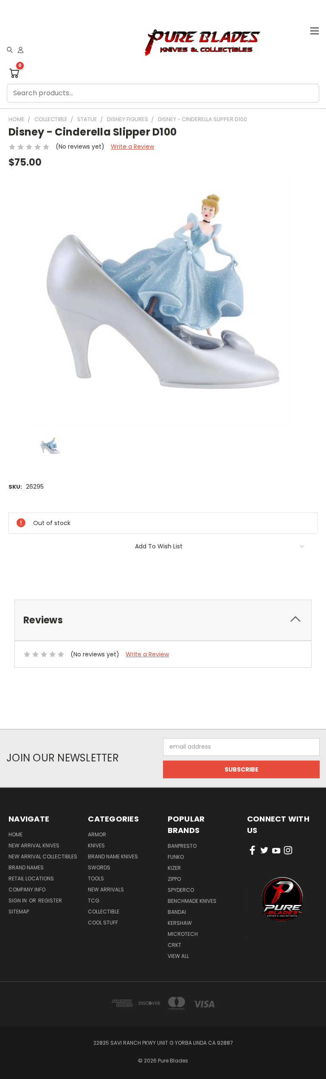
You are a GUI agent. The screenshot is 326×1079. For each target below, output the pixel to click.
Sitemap (18, 911)
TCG (93, 900)
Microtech (183, 934)
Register (50, 900)
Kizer (174, 868)
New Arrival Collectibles (42, 856)
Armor (97, 834)
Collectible (103, 911)
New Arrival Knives (33, 845)
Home (15, 834)
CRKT (174, 945)
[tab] (163, 620)
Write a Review (132, 146)
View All (178, 956)
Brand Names (26, 867)
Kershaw (180, 923)
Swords (99, 867)
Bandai (177, 912)
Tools (96, 878)
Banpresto (182, 845)
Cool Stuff (103, 922)
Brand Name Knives (113, 856)
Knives (96, 845)
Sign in (18, 900)
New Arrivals (106, 889)
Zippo (174, 879)
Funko (176, 856)
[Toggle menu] (314, 29)
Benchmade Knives (192, 901)
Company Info (26, 889)
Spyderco (181, 890)
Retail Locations (31, 878)
